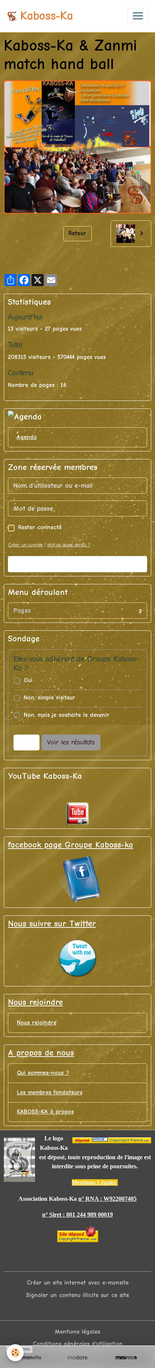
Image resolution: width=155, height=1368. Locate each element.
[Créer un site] (29, 1357)
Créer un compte (25, 544)
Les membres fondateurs (49, 1092)
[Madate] (77, 1357)
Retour (77, 233)
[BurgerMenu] (137, 16)
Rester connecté (40, 527)
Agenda (27, 437)
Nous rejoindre (36, 1022)
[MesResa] (126, 1357)
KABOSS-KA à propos (45, 1111)
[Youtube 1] (77, 813)
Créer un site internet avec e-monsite (78, 1282)
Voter (26, 742)
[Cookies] (15, 1352)
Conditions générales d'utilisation (78, 1343)
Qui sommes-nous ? (43, 1072)
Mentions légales (77, 1331)
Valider (77, 564)
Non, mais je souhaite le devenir (66, 715)
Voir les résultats (71, 742)
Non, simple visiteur (49, 697)
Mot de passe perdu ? (68, 544)
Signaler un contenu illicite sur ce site (77, 1295)
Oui (28, 680)
